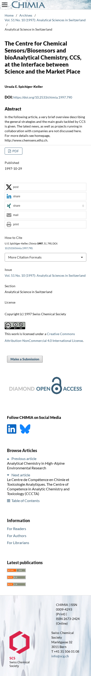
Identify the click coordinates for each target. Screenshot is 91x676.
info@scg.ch (60, 656)
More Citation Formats (25, 257)
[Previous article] (9, 458)
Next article (20, 475)
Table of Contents (25, 500)
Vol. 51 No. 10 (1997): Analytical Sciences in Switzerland (45, 20)
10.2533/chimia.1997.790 (18, 248)
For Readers (16, 528)
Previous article (23, 458)
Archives (25, 15)
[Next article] (9, 475)
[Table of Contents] (9, 500)
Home (9, 15)
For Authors (16, 535)
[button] (45, 187)
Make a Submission (24, 359)
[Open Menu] (4, 4)
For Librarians (18, 542)
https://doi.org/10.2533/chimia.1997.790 (42, 97)
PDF (15, 151)
